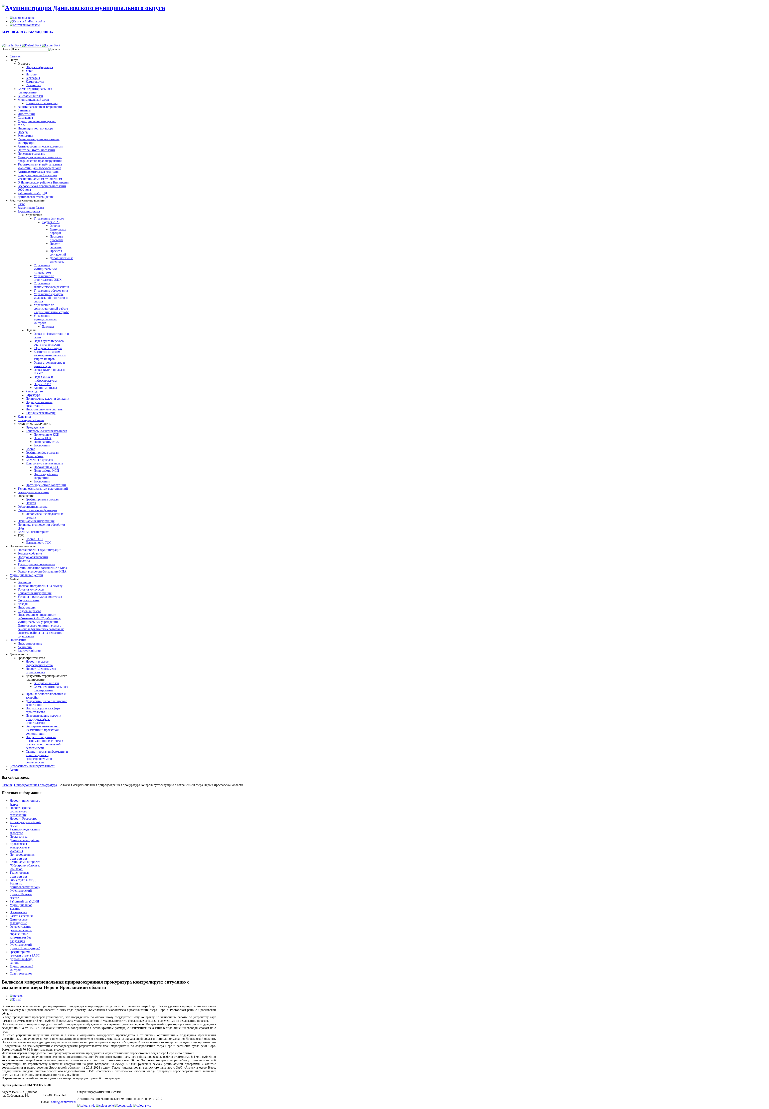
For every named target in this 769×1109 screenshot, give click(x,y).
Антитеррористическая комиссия (40, 146)
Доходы (23, 604)
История (31, 74)
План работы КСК (46, 441)
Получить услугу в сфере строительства (43, 710)
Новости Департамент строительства (41, 670)
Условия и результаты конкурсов (40, 596)
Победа (23, 132)
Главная (7, 785)
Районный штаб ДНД (32, 193)
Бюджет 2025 (50, 222)
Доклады (48, 326)
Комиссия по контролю (41, 103)
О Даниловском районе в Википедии (43, 182)
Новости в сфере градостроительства (39, 663)
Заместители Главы (31, 207)
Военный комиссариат (33, 531)
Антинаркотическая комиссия (38, 171)
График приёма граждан (42, 452)
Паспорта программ (56, 238)
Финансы (24, 110)
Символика (33, 85)
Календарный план (31, 420)
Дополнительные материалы (61, 259)
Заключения (42, 445)
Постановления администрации (39, 549)
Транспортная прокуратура (19, 874)
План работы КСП (46, 470)
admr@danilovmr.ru (63, 1102)
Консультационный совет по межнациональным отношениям (40, 176)
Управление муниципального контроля (45, 319)
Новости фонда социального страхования (20, 811)
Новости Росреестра (23, 818)
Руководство (34, 391)
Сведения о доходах (39, 459)
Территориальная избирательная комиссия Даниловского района (40, 166)
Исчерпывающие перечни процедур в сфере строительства (43, 719)
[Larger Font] (51, 45)
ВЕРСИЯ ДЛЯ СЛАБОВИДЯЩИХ (27, 31)
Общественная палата (32, 506)
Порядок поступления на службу (40, 586)
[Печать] (16, 996)
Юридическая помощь (41, 413)
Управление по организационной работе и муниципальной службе (51, 308)
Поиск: (6, 49)
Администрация (29, 211)
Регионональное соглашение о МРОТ (43, 568)
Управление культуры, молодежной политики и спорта (51, 297)
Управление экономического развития (51, 285)
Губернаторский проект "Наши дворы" (25, 946)
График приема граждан (42, 499)
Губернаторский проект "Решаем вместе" (21, 894)
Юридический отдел (48, 348)
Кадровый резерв (29, 611)
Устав (29, 70)
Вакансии (24, 582)
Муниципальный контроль (21, 968)
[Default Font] (31, 45)
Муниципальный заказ (33, 99)
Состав (30, 449)
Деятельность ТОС (38, 542)
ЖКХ (21, 124)
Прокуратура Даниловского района (24, 838)
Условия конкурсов (31, 589)
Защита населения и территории (40, 106)
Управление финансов (49, 218)
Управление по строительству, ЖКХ (48, 277)
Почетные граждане (31, 153)
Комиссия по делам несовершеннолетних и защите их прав (50, 355)
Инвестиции (26, 114)
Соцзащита (25, 117)
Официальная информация (36, 521)
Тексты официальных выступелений (43, 488)
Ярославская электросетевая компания (20, 847)
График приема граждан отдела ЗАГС (25, 953)
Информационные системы (44, 409)
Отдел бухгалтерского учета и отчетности (49, 342)
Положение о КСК (46, 434)
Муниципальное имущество (37, 121)
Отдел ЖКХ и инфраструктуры (45, 378)
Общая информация (39, 67)
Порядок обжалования (33, 557)
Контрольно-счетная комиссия (46, 431)
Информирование (30, 643)
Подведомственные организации (39, 403)
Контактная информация (34, 593)
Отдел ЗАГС (42, 384)
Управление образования (51, 290)
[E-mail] (15, 999)
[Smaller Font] (11, 45)
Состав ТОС (34, 539)
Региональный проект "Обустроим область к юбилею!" (25, 865)
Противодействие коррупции (46, 475)
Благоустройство (29, 650)
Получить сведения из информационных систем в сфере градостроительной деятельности (44, 742)
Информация (26, 607)
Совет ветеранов (21, 973)
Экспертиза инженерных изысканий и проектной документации (43, 730)
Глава (21, 204)
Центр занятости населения (36, 150)
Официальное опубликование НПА (42, 571)
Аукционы (25, 647)
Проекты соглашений (58, 252)
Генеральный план (30, 96)
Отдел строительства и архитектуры (49, 364)
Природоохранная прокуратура (35, 785)
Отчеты (55, 225)
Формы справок (28, 600)
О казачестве (18, 912)
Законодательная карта (33, 492)
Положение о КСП (46, 467)
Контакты (24, 416)
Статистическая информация (37, 510)
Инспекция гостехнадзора (35, 128)
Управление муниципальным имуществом (45, 269)
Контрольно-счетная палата (44, 463)
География (33, 78)
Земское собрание (30, 553)
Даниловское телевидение (35, 197)
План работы (34, 456)
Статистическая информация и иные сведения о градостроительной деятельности (47, 757)
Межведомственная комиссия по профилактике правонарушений (40, 158)
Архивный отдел (45, 387)
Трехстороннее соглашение (36, 564)
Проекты (24, 560)
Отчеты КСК (42, 438)
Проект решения (55, 245)
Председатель (35, 427)
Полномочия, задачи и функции (47, 398)
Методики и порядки (58, 231)
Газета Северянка (21, 915)
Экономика (25, 135)
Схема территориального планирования (35, 90)
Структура (33, 395)
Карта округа (35, 81)
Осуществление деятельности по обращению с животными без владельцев (21, 934)
